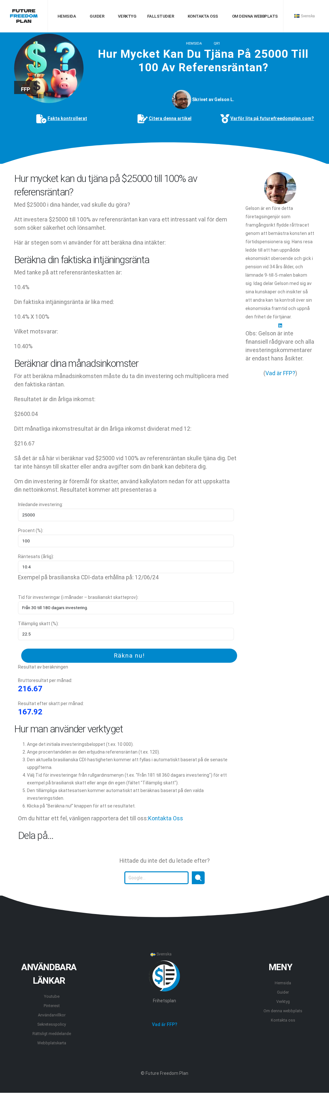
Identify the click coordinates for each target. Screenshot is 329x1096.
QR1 (217, 43)
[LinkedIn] (280, 325)
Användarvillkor (52, 1015)
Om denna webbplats (254, 16)
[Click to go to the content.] (164, 158)
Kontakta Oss (165, 818)
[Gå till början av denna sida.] (164, 900)
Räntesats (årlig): (36, 556)
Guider (96, 16)
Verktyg (126, 16)
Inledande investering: (40, 504)
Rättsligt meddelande (51, 1033)
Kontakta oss (202, 16)
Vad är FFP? (280, 373)
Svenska (307, 15)
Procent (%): (30, 530)
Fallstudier (160, 16)
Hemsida (66, 16)
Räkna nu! (129, 655)
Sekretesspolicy (51, 1024)
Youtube (51, 996)
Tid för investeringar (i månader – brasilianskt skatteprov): (78, 597)
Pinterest (52, 1005)
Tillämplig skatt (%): (38, 623)
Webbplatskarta (51, 1042)
